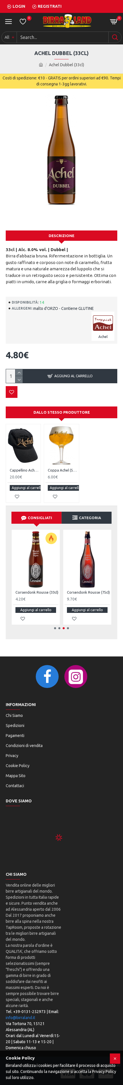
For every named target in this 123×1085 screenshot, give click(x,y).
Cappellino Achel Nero (24, 470)
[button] (55, 628)
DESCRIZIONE (61, 236)
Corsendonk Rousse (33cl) (36, 592)
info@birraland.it (20, 1017)
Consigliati (40, 518)
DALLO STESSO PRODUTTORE (61, 412)
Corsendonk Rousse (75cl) (88, 592)
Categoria (90, 518)
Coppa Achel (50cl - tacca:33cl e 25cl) (62, 470)
